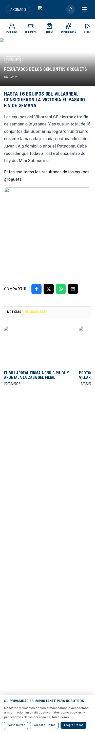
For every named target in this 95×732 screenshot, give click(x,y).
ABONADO (18, 9)
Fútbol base (13, 59)
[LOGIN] (70, 9)
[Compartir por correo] (73, 289)
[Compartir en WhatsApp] (61, 289)
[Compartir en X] (49, 289)
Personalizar (16, 725)
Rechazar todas (44, 725)
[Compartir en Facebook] (36, 289)
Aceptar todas (73, 725)
